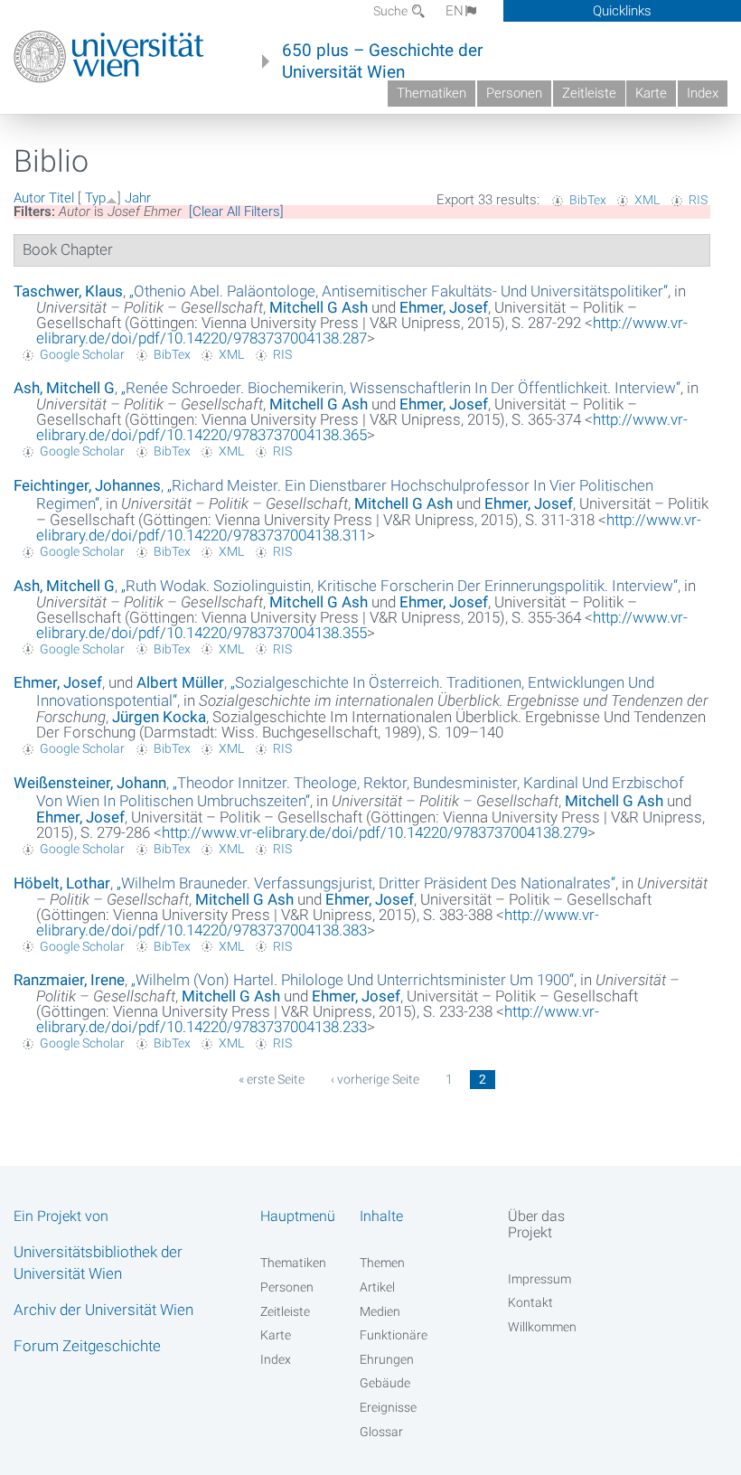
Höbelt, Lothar (62, 883)
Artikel (377, 1287)
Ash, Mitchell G (64, 388)
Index (702, 93)
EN (455, 11)
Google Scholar (82, 354)
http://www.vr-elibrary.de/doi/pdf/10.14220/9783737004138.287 (362, 330)
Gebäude (385, 1383)
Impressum (539, 1279)
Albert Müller (180, 682)
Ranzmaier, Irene (69, 980)
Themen (382, 1262)
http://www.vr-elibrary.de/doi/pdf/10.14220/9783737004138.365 (362, 427)
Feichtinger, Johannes (87, 485)
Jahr (138, 198)
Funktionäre (393, 1335)
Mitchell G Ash (318, 307)
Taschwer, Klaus (68, 291)
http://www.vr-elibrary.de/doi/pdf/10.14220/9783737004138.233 (317, 1019)
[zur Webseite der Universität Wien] (109, 57)
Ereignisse (388, 1407)
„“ (398, 291)
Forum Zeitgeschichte (87, 1346)
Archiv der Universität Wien (103, 1310)
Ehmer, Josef (443, 307)
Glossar (381, 1431)
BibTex (587, 200)
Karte (651, 93)
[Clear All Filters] (236, 211)
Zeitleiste (589, 93)
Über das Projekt (536, 1223)
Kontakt (530, 1302)
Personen (514, 93)
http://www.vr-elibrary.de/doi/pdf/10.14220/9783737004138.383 (317, 922)
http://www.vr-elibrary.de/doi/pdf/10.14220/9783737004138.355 (362, 625)
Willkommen (542, 1327)
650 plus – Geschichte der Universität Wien (382, 61)
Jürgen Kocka (159, 717)
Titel (61, 198)
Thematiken (431, 93)
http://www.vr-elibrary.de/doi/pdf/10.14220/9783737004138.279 (374, 832)
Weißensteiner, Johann (90, 783)
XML (647, 200)
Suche (391, 11)
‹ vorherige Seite (375, 1079)
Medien (380, 1311)
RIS (698, 200)
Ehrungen (387, 1359)
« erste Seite (272, 1079)
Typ (95, 198)
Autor (29, 198)
